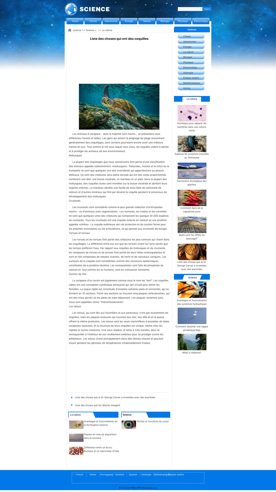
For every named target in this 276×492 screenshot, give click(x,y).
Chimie (93, 21)
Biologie (165, 21)
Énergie (129, 21)
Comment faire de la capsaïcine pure (192, 209)
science (77, 30)
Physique (183, 21)
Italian (93, 474)
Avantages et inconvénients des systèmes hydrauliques (192, 302)
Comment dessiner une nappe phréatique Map (192, 328)
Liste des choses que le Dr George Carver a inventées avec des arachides (115, 397)
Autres (186, 88)
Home (75, 21)
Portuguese (106, 474)
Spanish (133, 474)
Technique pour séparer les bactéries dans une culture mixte (191, 127)
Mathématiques (191, 82)
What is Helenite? (191, 352)
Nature (147, 21)
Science (90, 30)
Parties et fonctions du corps (153, 421)
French (79, 474)
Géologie (188, 72)
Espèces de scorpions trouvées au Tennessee (192, 155)
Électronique (201, 21)
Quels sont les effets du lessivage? (192, 236)
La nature (107, 30)
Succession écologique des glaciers (192, 182)
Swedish (119, 474)
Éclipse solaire (191, 77)
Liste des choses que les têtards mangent (97, 405)
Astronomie (111, 21)
